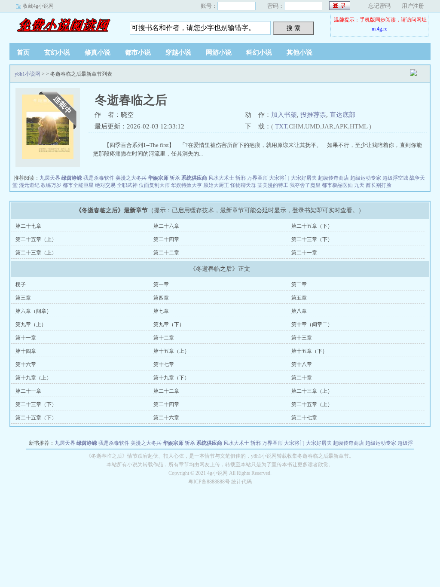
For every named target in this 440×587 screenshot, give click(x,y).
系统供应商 (194, 178)
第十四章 (25, 351)
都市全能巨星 (78, 185)
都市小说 (138, 52)
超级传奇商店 (333, 178)
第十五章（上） (171, 351)
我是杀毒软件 (98, 178)
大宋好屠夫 (304, 178)
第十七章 (163, 364)
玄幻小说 (57, 52)
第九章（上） (30, 324)
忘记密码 (379, 6)
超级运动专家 (365, 178)
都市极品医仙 (337, 185)
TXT (281, 126)
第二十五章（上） (36, 239)
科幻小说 (259, 52)
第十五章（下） (309, 351)
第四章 (161, 298)
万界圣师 (257, 178)
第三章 (23, 298)
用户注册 (413, 6)
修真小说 (97, 52)
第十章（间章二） (312, 324)
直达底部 (342, 114)
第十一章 (25, 338)
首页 (23, 52)
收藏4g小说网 (38, 6)
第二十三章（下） (312, 239)
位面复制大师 (154, 185)
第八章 (299, 311)
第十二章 (163, 338)
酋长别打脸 (378, 185)
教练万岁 (51, 185)
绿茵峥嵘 (71, 178)
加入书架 (284, 114)
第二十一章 (304, 253)
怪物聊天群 (243, 185)
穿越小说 (178, 52)
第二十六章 (166, 226)
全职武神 (127, 185)
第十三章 (301, 338)
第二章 (299, 284)
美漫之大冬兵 (131, 178)
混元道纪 (29, 185)
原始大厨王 (216, 185)
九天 (359, 185)
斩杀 (175, 178)
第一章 (161, 284)
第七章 (161, 311)
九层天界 (50, 178)
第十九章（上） (33, 378)
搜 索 (293, 27)
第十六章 (25, 364)
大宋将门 (279, 178)
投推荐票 (313, 114)
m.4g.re (379, 29)
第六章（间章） (33, 311)
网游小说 (219, 52)
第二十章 (301, 378)
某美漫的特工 (272, 185)
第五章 (299, 298)
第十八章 (301, 364)
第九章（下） (168, 324)
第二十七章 (28, 226)
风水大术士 (221, 178)
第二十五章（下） (312, 226)
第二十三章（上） (36, 253)
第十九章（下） (171, 378)
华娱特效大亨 (186, 185)
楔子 (20, 284)
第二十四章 (166, 239)
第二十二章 (166, 253)
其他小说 (299, 52)
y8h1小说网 (63, 25)
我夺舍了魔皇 (305, 185)
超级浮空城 (395, 178)
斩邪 (240, 178)
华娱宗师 (158, 178)
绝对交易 (105, 185)
